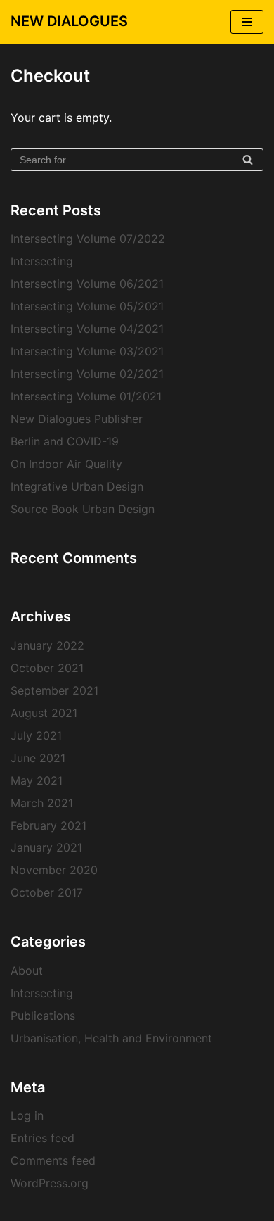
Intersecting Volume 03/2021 (87, 351)
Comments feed (53, 1160)
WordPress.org (50, 1183)
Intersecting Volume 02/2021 (87, 374)
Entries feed (42, 1138)
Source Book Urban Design (83, 509)
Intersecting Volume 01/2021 (86, 396)
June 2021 (38, 758)
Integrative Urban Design (77, 486)
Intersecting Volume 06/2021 (87, 284)
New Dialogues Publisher (77, 419)
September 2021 (54, 690)
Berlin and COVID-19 (65, 441)
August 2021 (44, 713)
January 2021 (46, 847)
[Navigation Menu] (246, 22)
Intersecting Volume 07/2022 (88, 239)
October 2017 (47, 892)
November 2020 (54, 870)
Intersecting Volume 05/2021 (87, 306)
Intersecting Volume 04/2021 (87, 329)
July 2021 (36, 735)
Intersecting (42, 261)
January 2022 (47, 645)
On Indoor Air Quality (66, 464)
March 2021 (42, 803)
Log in (27, 1115)
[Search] (247, 159)
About (27, 970)
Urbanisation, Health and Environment (111, 1038)
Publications (43, 1015)
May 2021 (37, 780)
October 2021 (47, 668)
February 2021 (48, 825)
